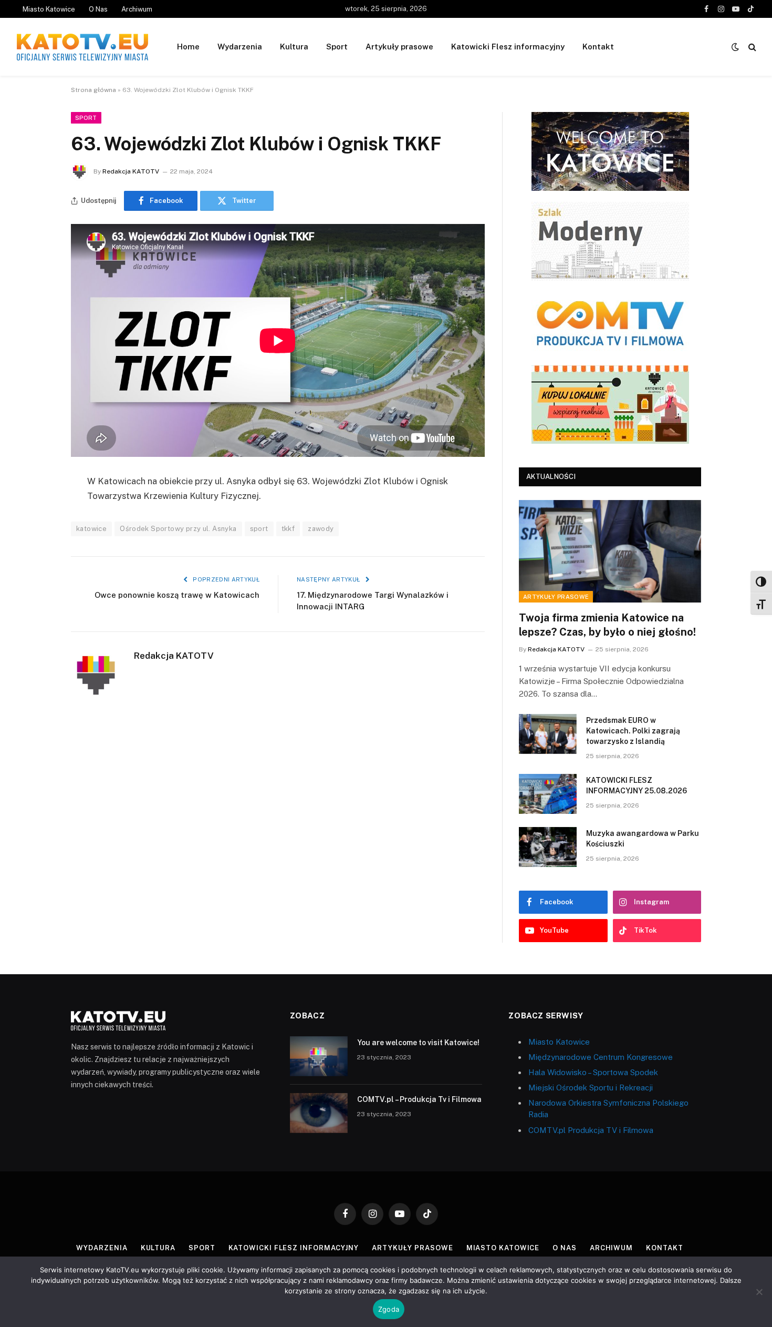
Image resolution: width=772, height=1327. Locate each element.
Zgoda (388, 1309)
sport (259, 529)
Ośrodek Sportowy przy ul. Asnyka (178, 529)
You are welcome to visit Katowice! (418, 1042)
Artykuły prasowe (399, 46)
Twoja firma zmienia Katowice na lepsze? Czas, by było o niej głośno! (607, 624)
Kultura (294, 46)
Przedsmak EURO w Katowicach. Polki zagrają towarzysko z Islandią (633, 731)
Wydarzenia (239, 46)
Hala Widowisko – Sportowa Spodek (593, 1072)
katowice (91, 529)
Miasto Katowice (49, 9)
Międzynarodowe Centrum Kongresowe (600, 1057)
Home (188, 46)
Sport (337, 46)
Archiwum (136, 9)
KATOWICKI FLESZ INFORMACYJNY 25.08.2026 (636, 785)
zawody (320, 529)
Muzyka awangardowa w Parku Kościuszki (642, 838)
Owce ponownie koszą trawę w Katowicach (177, 594)
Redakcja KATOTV (130, 171)
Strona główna (93, 90)
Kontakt (598, 46)
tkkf (288, 529)
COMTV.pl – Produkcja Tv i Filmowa (419, 1099)
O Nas (98, 9)
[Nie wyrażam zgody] (759, 1292)
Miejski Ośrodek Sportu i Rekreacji (590, 1087)
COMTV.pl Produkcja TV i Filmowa (590, 1130)
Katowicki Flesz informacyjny (508, 46)
